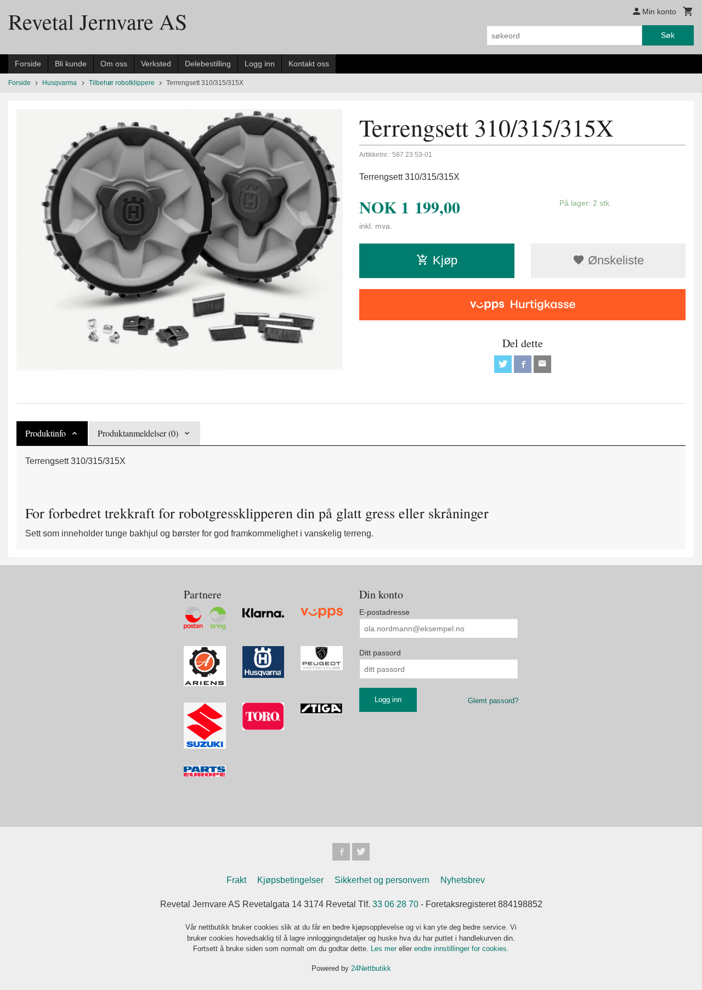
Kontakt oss (308, 63)
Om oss (113, 63)
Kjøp (445, 260)
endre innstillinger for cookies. (461, 948)
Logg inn (260, 63)
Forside (28, 63)
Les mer (385, 948)
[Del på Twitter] (503, 364)
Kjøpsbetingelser (290, 880)
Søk (668, 35)
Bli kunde (71, 63)
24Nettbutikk (371, 968)
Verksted (156, 63)
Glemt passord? (493, 701)
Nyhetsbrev (462, 880)
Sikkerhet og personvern (382, 880)
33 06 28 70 (395, 904)
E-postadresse (384, 612)
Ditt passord (380, 652)
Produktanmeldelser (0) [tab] (138, 433)
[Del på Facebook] (522, 364)
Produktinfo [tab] (45, 433)
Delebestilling (208, 63)
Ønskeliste (614, 260)
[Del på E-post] (542, 364)
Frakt (236, 880)
